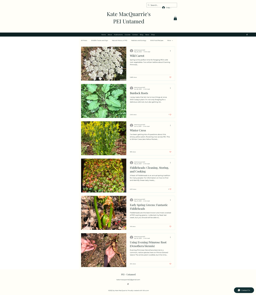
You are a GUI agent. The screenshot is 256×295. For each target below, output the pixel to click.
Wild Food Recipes (156, 40)
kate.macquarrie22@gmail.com (128, 280)
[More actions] (171, 51)
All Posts (84, 40)
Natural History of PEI (119, 40)
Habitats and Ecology (138, 40)
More (169, 40)
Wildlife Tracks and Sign (99, 40)
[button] (175, 18)
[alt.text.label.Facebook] (247, 35)
